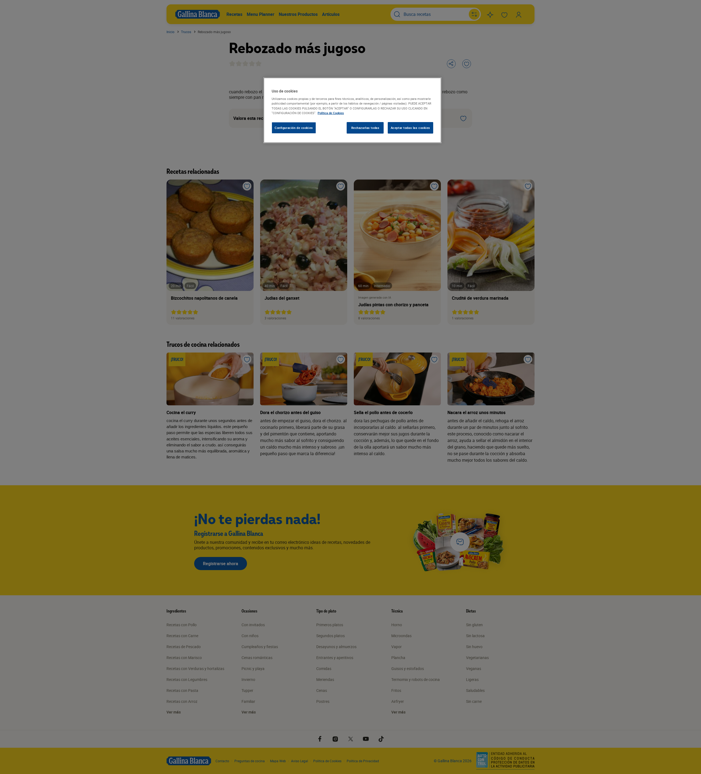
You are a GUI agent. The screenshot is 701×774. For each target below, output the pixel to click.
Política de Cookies (331, 113)
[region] (352, 110)
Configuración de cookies (294, 128)
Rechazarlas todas (365, 128)
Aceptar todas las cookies (410, 128)
